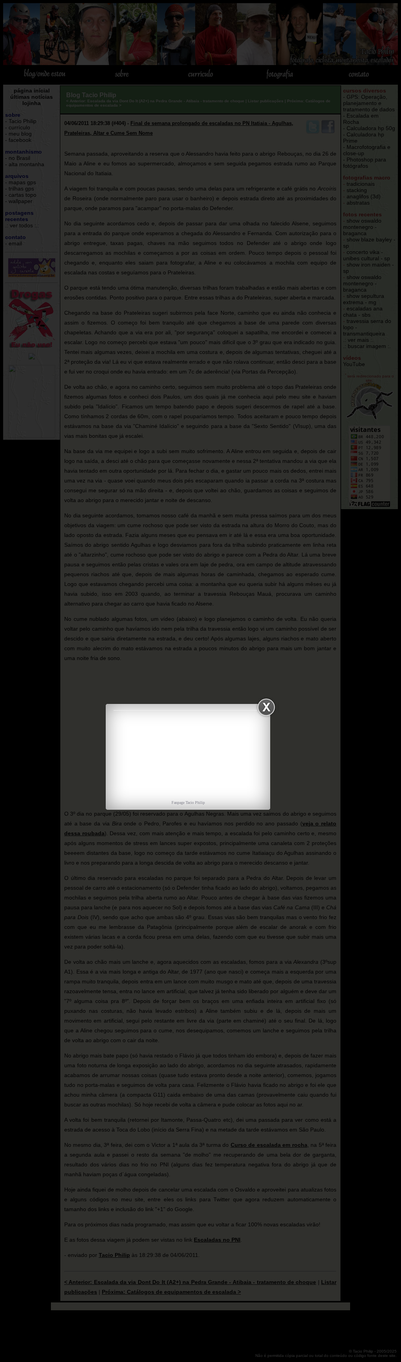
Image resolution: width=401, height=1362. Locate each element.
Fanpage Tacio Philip (188, 802)
